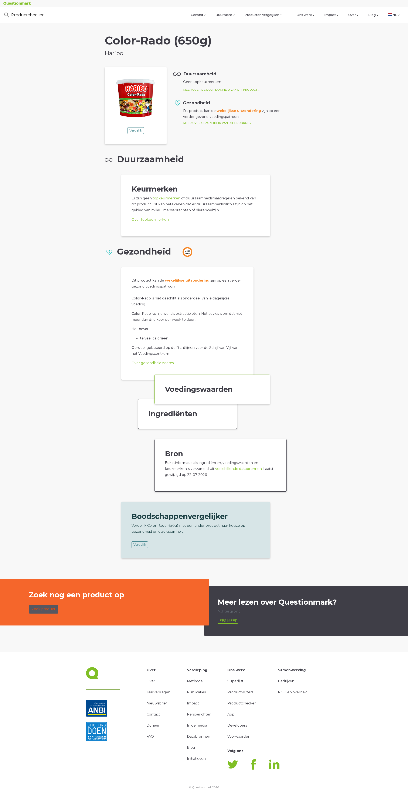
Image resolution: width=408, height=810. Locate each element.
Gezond (197, 15)
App (230, 714)
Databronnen (198, 736)
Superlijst (235, 681)
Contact (153, 714)
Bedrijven (286, 681)
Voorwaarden (238, 736)
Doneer (153, 725)
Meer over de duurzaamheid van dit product (220, 89)
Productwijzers (240, 692)
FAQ (150, 736)
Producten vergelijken (262, 15)
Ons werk (304, 15)
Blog (372, 15)
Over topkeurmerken (150, 220)
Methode (195, 681)
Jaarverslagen (158, 692)
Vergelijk (135, 130)
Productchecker (27, 14)
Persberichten (199, 714)
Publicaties (196, 692)
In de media (197, 725)
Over (352, 15)
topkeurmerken (166, 198)
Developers (237, 725)
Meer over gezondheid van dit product (216, 123)
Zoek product (43, 609)
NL (394, 15)
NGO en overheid (293, 692)
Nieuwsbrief (157, 703)
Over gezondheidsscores (153, 363)
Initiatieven (196, 759)
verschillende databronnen (238, 469)
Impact (330, 15)
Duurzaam (223, 15)
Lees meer (228, 621)
